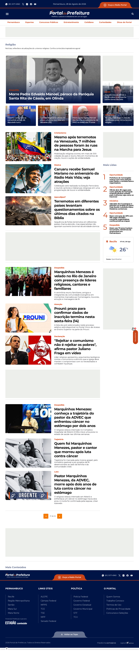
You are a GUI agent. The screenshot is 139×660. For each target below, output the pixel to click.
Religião (11, 115)
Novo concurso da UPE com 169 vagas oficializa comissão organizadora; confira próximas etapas (121, 218)
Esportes (29, 22)
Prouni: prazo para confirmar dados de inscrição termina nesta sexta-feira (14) (74, 314)
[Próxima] (59, 516)
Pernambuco (13, 22)
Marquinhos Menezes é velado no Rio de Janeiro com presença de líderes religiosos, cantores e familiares (75, 280)
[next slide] (100, 82)
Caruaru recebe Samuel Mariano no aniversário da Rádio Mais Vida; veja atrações (76, 175)
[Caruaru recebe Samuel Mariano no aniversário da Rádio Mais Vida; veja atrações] (28, 178)
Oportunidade (116, 175)
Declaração (59, 336)
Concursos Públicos (48, 22)
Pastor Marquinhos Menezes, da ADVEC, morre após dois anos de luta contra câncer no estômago (75, 484)
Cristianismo (60, 133)
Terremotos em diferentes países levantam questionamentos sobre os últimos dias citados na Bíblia (77, 209)
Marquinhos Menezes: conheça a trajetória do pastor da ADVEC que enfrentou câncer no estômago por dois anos (74, 417)
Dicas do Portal (124, 22)
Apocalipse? (60, 197)
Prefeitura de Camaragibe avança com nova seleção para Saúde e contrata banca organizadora (121, 180)
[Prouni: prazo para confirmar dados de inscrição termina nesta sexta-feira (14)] (28, 318)
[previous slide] (6, 82)
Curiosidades (105, 22)
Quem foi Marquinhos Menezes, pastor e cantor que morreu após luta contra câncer (75, 449)
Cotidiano (89, 22)
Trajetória (58, 439)
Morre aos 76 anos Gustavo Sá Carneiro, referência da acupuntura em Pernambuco (120, 230)
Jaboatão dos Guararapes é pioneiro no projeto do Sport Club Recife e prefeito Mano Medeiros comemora (121, 206)
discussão (110, 115)
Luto (75, 115)
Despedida (14, 90)
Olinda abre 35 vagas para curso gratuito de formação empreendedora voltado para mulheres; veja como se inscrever (121, 193)
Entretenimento (71, 22)
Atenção (58, 304)
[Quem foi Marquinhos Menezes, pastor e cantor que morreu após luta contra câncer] (28, 453)
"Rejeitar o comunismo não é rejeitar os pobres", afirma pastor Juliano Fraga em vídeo (75, 347)
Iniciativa (113, 201)
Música (57, 165)
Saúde (107, 92)
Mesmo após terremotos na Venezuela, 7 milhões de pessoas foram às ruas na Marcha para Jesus (75, 143)
